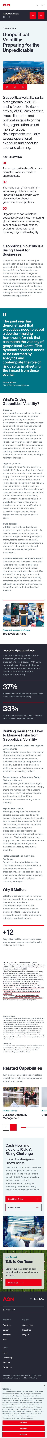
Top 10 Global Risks (11, 14)
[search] (37, 5)
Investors (7, 1334)
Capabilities (27, 1325)
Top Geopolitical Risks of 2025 (14, 963)
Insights (25, 1334)
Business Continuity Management (15, 1116)
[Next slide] (13, 1127)
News (5, 1339)
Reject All (23, 1429)
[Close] (44, 1385)
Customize (23, 1423)
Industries (26, 1329)
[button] (23, 1199)
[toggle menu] (43, 4)
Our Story (7, 1325)
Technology (8, 1357)
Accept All (23, 1434)
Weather (6, 1362)
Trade (5, 1352)
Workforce (7, 1367)
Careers (6, 1329)
